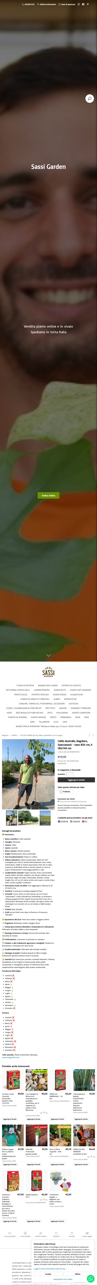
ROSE (77, 717)
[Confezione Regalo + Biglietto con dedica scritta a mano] (60, 1181)
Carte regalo (87, 1236)
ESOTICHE (73, 703)
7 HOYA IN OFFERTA (25, 685)
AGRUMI (63, 708)
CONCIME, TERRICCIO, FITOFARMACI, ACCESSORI (42, 703)
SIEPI (32, 722)
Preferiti (56, 1236)
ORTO (49, 713)
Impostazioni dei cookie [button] (63, 1279)
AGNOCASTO (60, 690)
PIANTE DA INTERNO (17, 717)
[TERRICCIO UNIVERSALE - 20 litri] (60, 1080)
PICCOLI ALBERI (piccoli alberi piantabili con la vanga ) (41, 735)
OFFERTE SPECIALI (40, 694)
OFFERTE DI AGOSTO (71, 685)
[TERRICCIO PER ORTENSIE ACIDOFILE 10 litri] (84, 1135)
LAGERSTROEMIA (42, 690)
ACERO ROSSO (59, 694)
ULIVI (56, 722)
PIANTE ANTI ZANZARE (80, 690)
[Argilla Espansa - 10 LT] (36, 1181)
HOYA (9, 713)
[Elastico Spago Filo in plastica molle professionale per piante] (13, 1135)
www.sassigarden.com (10, 1057)
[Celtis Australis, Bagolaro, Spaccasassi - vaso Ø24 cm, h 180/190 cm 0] (11, 818)
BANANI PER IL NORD (48, 685)
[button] (65, 792)
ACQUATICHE (76, 694)
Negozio (5, 735)
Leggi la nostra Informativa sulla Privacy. (50, 1269)
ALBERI (56, 699)
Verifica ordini (40, 1236)
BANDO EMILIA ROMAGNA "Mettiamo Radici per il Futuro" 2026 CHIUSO (48, 726)
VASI (65, 722)
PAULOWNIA (62, 713)
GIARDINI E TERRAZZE (81, 708)
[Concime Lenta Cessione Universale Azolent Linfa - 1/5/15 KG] (13, 1080)
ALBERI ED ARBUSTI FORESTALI (34, 699)
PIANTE (14, 735)
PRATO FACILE (20, 694)
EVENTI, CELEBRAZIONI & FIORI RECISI (23, 708)
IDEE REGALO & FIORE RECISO (29, 713)
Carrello (72, 1236)
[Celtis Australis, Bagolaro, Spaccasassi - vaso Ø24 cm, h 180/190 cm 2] (45, 818)
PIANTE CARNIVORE (81, 713)
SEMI (86, 717)
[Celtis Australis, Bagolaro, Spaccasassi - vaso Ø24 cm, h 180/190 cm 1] (28, 818)
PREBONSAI (65, 717)
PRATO (53, 717)
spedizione (62, 763)
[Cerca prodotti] (89, 98)
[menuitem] (89, 735)
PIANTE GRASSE (38, 717)
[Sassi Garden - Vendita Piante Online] (48, 673)
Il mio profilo (25, 1236)
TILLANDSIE (44, 722)
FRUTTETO (50, 708)
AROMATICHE (70, 699)
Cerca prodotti (9, 1236)
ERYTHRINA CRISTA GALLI (18, 690)
